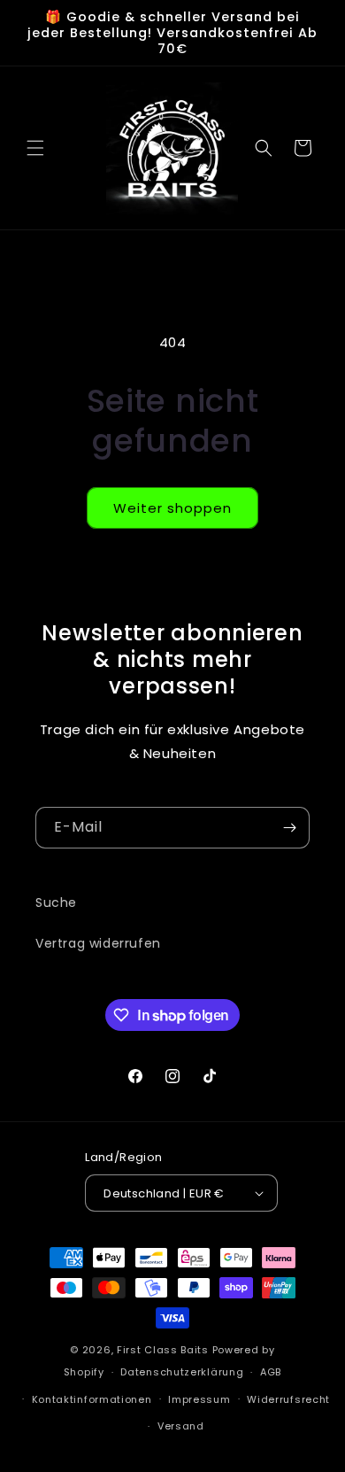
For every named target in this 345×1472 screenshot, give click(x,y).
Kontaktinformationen (92, 1399)
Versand (180, 1426)
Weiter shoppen (172, 508)
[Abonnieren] (289, 827)
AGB (270, 1372)
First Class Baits (163, 1350)
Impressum (199, 1399)
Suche (56, 902)
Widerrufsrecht (288, 1399)
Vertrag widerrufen (98, 943)
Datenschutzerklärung (181, 1372)
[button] (35, 147)
